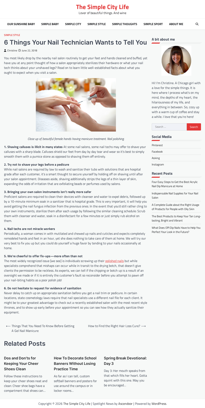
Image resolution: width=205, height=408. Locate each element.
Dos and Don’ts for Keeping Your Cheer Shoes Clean (21, 363)
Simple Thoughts (124, 24)
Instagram (158, 164)
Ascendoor (125, 403)
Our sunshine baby (21, 24)
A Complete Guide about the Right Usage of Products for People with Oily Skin (175, 207)
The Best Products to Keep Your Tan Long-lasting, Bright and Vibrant (176, 218)
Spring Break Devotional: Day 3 (125, 361)
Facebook (157, 151)
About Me (176, 24)
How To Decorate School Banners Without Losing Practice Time (75, 363)
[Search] (197, 24)
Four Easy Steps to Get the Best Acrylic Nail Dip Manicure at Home (175, 184)
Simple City (73, 24)
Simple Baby (50, 24)
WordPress (159, 403)
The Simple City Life (102, 6)
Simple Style (96, 24)
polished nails (114, 260)
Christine (12, 50)
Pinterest (157, 145)
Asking (156, 158)
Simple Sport (153, 24)
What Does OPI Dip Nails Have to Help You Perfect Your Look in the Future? (176, 229)
